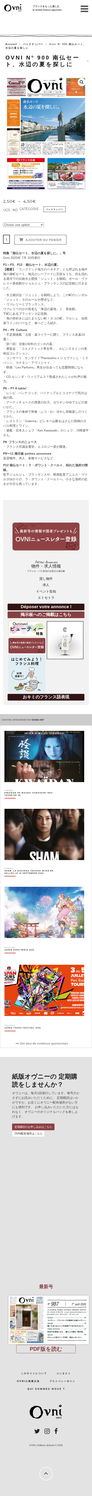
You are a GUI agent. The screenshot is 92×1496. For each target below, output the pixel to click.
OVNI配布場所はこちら (28, 1133)
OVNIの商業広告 (28, 1381)
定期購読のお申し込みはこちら (33, 1126)
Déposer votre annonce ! (46, 606)
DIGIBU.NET (38, 720)
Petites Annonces (46, 566)
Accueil (11, 44)
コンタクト (63, 1373)
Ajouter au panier (43, 240)
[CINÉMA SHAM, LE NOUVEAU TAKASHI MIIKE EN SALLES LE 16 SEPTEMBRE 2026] (31, 880)
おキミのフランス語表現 (46, 697)
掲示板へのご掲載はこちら (46, 614)
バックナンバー (33, 44)
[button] (82, 82)
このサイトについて (34, 1373)
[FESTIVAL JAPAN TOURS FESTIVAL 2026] (22, 1036)
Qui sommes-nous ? (46, 1389)
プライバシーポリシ (62, 1381)
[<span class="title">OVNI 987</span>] (46, 1295)
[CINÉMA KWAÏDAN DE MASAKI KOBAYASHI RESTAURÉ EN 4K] (31, 802)
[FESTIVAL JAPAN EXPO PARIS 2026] (19, 958)
